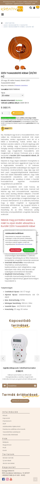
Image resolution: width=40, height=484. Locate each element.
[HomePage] (11, 11)
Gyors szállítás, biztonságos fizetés (26, 118)
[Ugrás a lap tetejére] (35, 479)
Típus (3, 93)
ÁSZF (4, 424)
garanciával (30, 123)
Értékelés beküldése (21, 85)
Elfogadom (28, 250)
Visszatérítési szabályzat (11, 432)
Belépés (6, 442)
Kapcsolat (6, 418)
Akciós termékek (8, 463)
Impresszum (7, 421)
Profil (4, 448)
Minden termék (8, 458)
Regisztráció (7, 445)
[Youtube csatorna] (11, 480)
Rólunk (5, 415)
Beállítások (15, 250)
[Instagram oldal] (7, 479)
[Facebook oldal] (3, 479)
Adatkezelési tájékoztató (11, 426)
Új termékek (7, 460)
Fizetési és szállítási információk (14, 429)
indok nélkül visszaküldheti (12, 121)
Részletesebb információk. (24, 244)
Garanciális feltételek (10, 435)
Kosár (5, 450)
